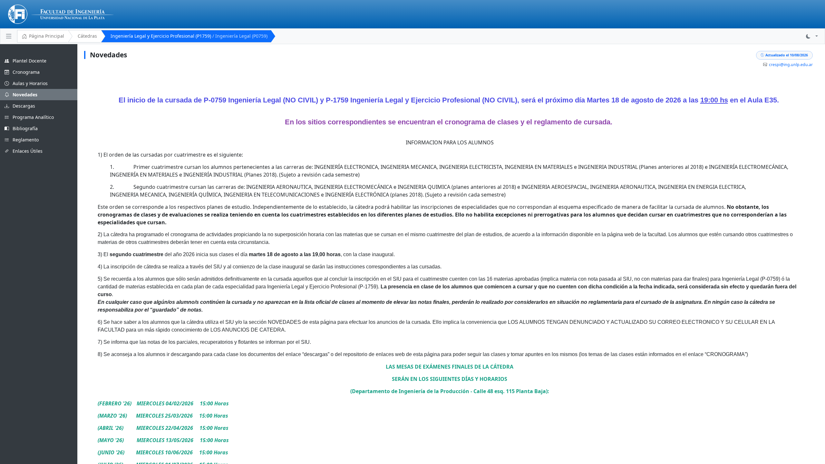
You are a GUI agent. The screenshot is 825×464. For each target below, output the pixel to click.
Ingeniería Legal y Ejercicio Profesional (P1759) (189, 36)
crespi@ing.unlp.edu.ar (791, 64)
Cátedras (87, 36)
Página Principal (46, 36)
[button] (812, 36)
